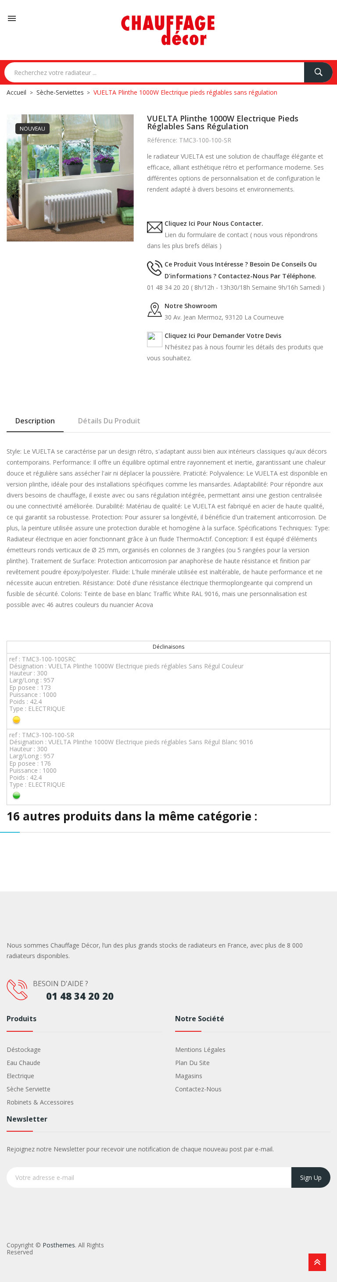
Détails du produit (109, 421)
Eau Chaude (23, 1062)
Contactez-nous (198, 1089)
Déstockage (24, 1049)
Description (35, 421)
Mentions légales (200, 1049)
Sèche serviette (28, 1089)
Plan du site (192, 1062)
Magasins (188, 1076)
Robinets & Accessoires (40, 1102)
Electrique (20, 1076)
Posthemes (59, 1245)
